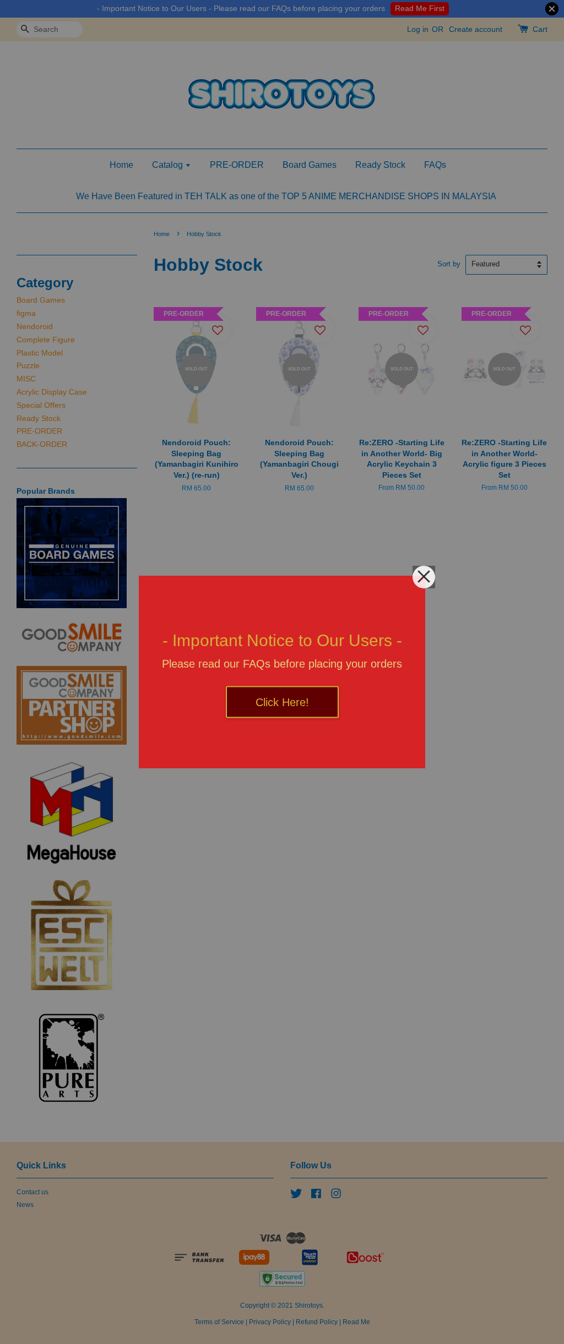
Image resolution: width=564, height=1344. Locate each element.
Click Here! (282, 702)
